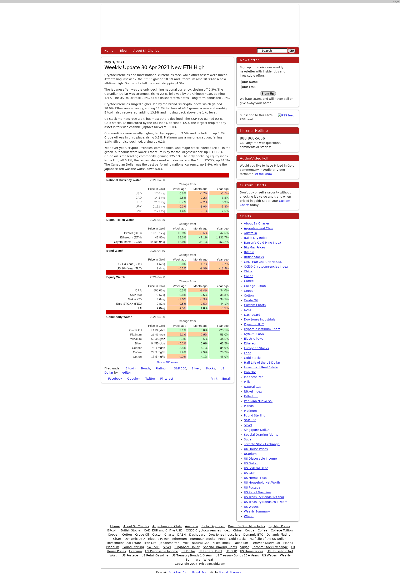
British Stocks (254, 257)
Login (396, 1)
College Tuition (255, 286)
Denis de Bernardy (230, 572)
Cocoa (248, 276)
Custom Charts (255, 305)
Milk (247, 381)
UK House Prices (256, 449)
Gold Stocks (252, 357)
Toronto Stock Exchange (262, 444)
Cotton (249, 295)
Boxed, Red (199, 572)
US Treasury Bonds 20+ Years (265, 502)
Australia (250, 233)
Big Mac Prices (254, 247)
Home (108, 50)
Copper (249, 290)
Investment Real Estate (261, 367)
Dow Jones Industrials (259, 319)
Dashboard (252, 314)
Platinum (162, 368)
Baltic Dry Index (255, 237)
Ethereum (251, 343)
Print (214, 378)
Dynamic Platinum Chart (262, 329)
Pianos (249, 406)
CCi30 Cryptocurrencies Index (266, 266)
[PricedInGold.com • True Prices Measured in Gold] (200, 24)
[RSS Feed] (286, 115)
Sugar (248, 439)
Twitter (150, 378)
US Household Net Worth (262, 482)
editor (126, 372)
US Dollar (251, 463)
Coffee (249, 281)
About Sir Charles (146, 50)
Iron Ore (250, 372)
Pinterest (166, 378)
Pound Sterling (254, 415)
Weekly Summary (257, 511)
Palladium (251, 396)
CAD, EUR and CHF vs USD (263, 261)
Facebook (115, 378)
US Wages (251, 506)
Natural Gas (252, 386)
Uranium (250, 453)
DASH (248, 310)
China (248, 271)
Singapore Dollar (256, 429)
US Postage (252, 487)
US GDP (249, 473)
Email (226, 378)
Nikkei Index (253, 391)
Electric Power (254, 338)
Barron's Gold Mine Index (262, 242)
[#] (133, 372)
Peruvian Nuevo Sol (258, 401)
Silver (196, 368)
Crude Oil (251, 300)
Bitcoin (130, 368)
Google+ (133, 378)
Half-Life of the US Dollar (262, 362)
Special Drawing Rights (261, 434)
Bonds (145, 368)
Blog (123, 50)
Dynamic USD (254, 333)
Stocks (210, 368)
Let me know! (264, 174)
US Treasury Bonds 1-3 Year (264, 497)
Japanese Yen (254, 377)
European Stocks (256, 348)
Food (247, 353)
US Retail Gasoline (257, 492)
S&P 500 (180, 368)
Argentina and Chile (258, 228)
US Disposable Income (260, 458)
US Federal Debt (256, 468)
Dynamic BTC (254, 324)
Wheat (249, 516)
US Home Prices (255, 477)
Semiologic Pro (177, 572)
